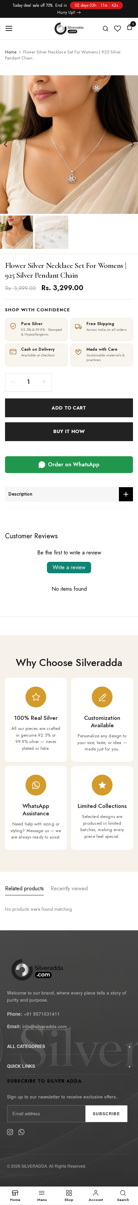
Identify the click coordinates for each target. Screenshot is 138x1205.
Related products (24, 888)
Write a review (69, 567)
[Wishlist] (117, 28)
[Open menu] (11, 28)
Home (10, 52)
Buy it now (69, 431)
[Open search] (105, 28)
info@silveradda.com (44, 1026)
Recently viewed (69, 888)
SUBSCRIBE (106, 1114)
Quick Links (21, 1066)
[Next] (128, 144)
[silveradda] (69, 29)
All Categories (26, 1046)
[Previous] (10, 144)
